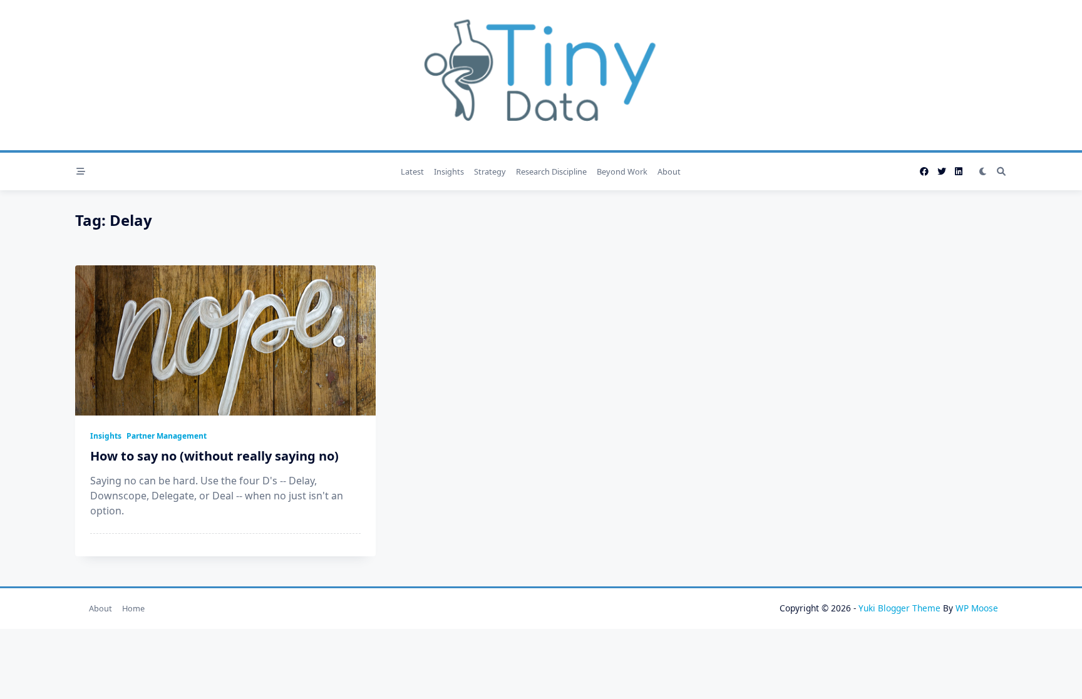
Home (133, 608)
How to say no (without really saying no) (214, 455)
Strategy (490, 171)
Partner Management (166, 436)
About (669, 171)
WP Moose (977, 608)
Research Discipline (551, 171)
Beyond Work (622, 171)
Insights (449, 171)
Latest (412, 171)
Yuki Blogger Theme (899, 608)
